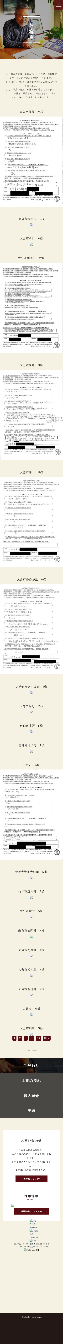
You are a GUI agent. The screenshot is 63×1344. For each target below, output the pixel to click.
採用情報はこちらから (31, 1211)
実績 (31, 1111)
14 (38, 1038)
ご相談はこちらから (31, 1178)
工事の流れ (32, 1081)
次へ (46, 1038)
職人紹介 (31, 1096)
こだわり (31, 1066)
